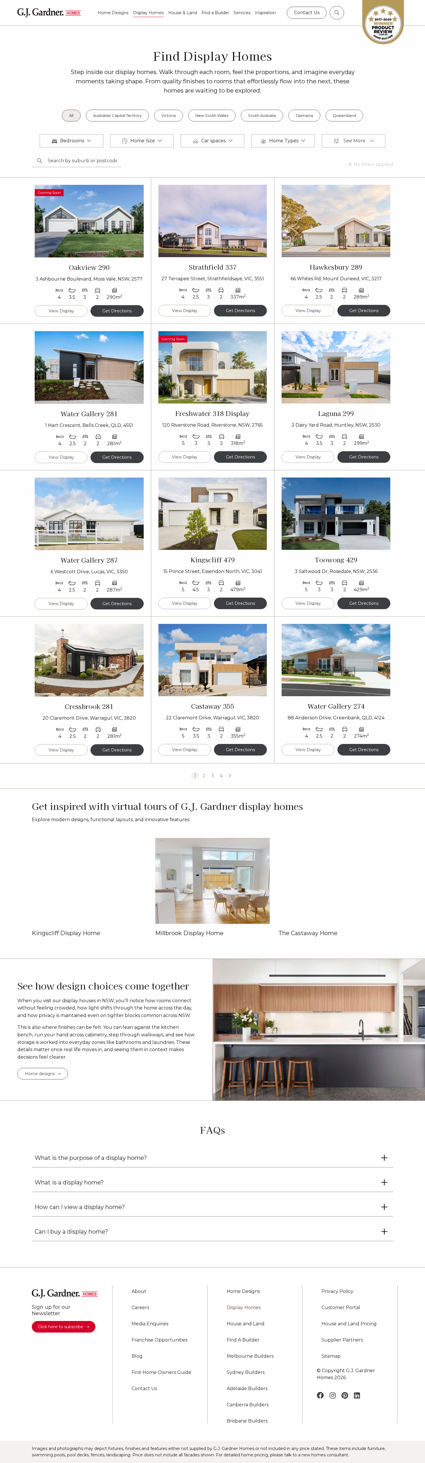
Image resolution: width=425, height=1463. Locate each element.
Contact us (306, 12)
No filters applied (373, 164)
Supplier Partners (342, 1340)
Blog (137, 1356)
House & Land (182, 13)
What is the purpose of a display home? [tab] (91, 1157)
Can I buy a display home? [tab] (71, 1231)
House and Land (246, 1324)
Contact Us (144, 1388)
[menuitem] (113, 13)
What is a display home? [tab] (69, 1182)
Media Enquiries (150, 1324)
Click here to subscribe (60, 1326)
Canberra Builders (248, 1405)
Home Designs (113, 13)
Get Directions (117, 311)
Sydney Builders (246, 1372)
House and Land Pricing (349, 1324)
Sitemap (331, 1356)
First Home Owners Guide (161, 1372)
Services (242, 13)
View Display (61, 311)
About (139, 1291)
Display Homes (148, 13)
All (71, 115)
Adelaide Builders (247, 1388)
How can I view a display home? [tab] (80, 1207)
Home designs (40, 1073)
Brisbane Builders (247, 1421)
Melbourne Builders (250, 1356)
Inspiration (265, 13)
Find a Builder (215, 13)
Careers (140, 1307)
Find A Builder (243, 1340)
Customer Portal (340, 1307)
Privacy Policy (337, 1291)
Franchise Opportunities (159, 1340)
